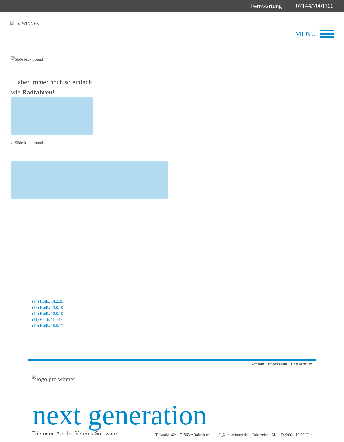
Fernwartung (266, 6)
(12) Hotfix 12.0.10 (47, 313)
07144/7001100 (315, 6)
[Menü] (327, 34)
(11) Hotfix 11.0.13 (47, 319)
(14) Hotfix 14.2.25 (47, 301)
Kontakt (257, 364)
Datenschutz (301, 364)
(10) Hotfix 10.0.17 (47, 325)
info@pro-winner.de (231, 435)
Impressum (277, 364)
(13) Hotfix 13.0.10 (47, 307)
